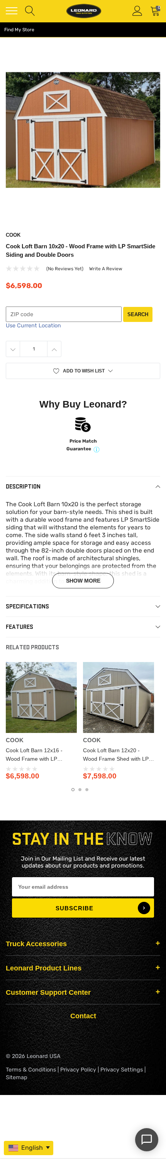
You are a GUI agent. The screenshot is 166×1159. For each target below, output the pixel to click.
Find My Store (19, 29)
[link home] (83, 11)
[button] (83, 371)
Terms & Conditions (31, 1069)
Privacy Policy (78, 1069)
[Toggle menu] (11, 11)
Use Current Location (33, 325)
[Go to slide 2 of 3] (79, 789)
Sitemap (16, 1077)
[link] (41, 697)
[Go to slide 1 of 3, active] (73, 789)
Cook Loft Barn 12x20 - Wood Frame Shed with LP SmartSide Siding (116, 758)
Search (137, 314)
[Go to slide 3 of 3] (86, 789)
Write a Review (105, 268)
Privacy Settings (121, 1069)
